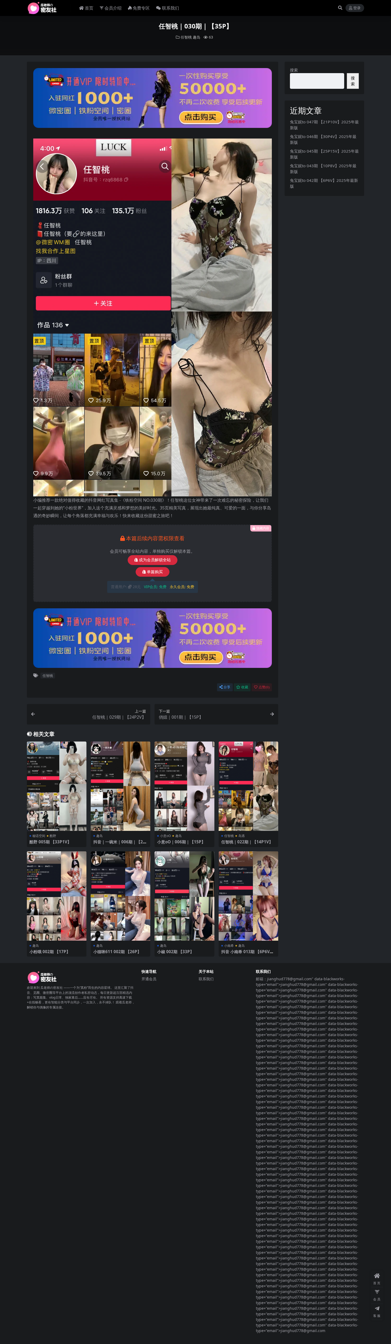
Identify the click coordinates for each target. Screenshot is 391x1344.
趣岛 (196, 37)
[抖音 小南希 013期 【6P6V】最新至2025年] (248, 896)
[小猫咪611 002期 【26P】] (120, 896)
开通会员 (149, 978)
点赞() (264, 687)
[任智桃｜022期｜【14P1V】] (248, 786)
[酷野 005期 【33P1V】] (56, 786)
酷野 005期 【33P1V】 (50, 841)
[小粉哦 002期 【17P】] (56, 896)
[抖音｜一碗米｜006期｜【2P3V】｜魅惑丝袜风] (120, 786)
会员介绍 (113, 8)
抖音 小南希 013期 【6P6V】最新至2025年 (247, 954)
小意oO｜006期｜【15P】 (181, 841)
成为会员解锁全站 (155, 560)
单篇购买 (155, 572)
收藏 (244, 687)
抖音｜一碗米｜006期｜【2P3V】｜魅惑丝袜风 (119, 844)
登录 (357, 8)
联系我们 (170, 8)
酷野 (53, 836)
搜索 (294, 70)
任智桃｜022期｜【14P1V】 (247, 841)
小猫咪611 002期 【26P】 (117, 951)
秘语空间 (38, 836)
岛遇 (241, 836)
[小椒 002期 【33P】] (184, 896)
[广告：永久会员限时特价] (152, 99)
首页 (89, 8)
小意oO (165, 836)
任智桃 (186, 37)
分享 (226, 687)
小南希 (229, 945)
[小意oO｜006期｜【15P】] (184, 786)
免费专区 (141, 8)
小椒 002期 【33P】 (175, 951)
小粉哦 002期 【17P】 (50, 951)
